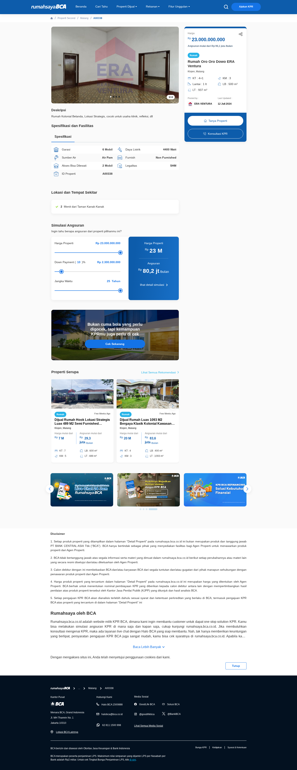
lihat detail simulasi (152, 284)
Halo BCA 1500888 (112, 704)
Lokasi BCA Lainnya (67, 732)
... (79, 688)
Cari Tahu (101, 6)
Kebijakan (217, 747)
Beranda (81, 6)
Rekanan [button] (151, 6)
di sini (133, 759)
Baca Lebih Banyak (147, 647)
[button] (173, 65)
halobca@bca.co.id (112, 714)
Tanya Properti (218, 120)
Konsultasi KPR (217, 133)
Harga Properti (64, 243)
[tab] (63, 137)
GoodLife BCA (147, 704)
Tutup (236, 665)
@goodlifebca (147, 714)
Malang (84, 18)
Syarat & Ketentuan (236, 747)
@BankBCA (174, 714)
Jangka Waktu (64, 281)
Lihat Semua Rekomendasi (159, 372)
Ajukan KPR (246, 6)
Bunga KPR (201, 747)
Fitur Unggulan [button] (178, 6)
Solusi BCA (173, 704)
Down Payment (64, 262)
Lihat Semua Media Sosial (148, 725)
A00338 (97, 18)
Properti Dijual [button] (126, 6)
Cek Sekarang (114, 344)
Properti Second (66, 18)
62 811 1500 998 (111, 725)
